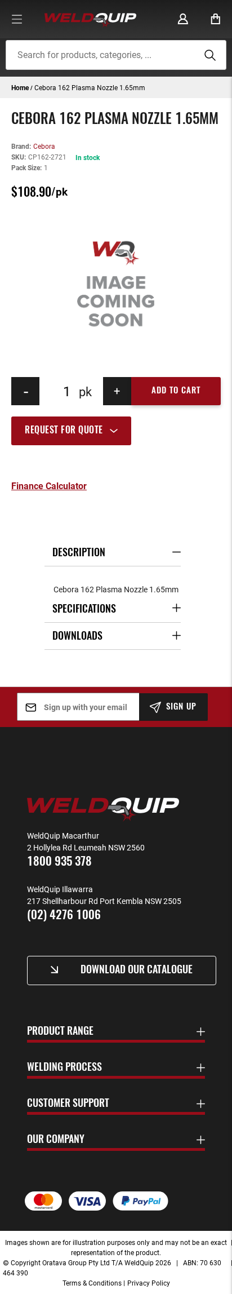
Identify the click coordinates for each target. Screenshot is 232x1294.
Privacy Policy (148, 1282)
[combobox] (116, 55)
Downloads (77, 637)
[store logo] (90, 19)
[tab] (116, 430)
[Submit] (208, 55)
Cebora (44, 145)
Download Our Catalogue (137, 970)
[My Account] (183, 19)
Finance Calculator (49, 486)
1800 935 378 (59, 862)
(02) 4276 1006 (64, 915)
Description (78, 553)
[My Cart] (216, 19)
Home (20, 87)
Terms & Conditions (92, 1282)
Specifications (84, 610)
